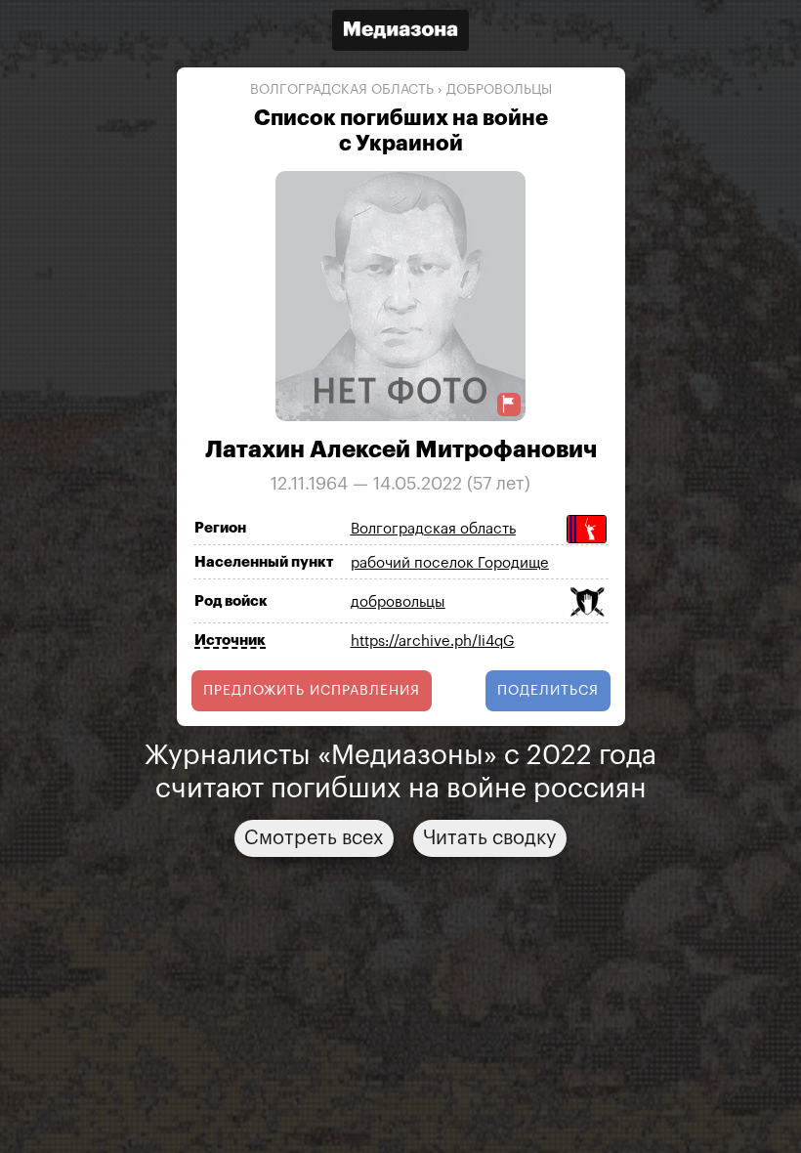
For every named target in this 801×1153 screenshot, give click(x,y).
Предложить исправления (311, 691)
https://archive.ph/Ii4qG (433, 641)
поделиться (548, 691)
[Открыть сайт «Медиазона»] (400, 33)
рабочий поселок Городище (450, 563)
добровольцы (499, 90)
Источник (230, 640)
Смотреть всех (314, 838)
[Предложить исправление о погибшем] (509, 404)
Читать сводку (490, 838)
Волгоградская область (342, 90)
